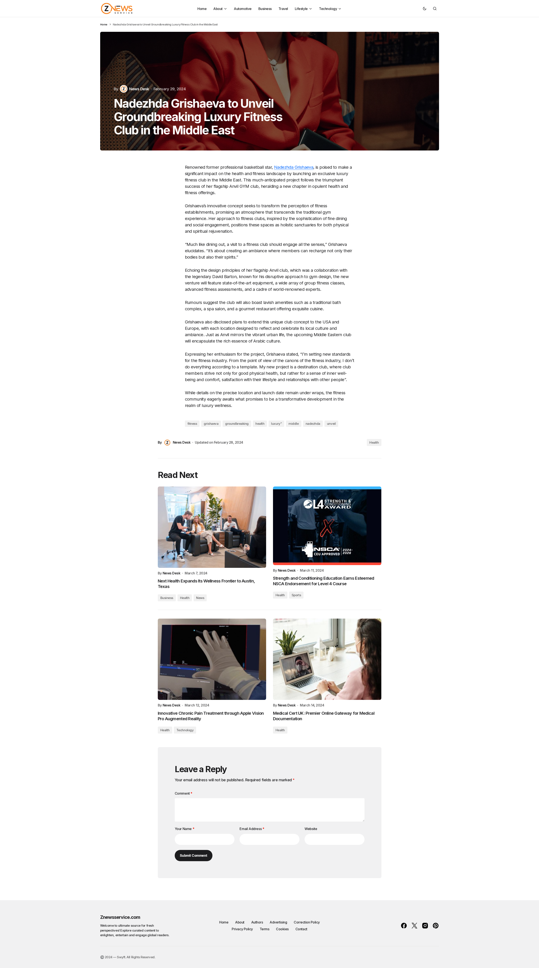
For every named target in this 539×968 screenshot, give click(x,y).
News (200, 598)
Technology (185, 730)
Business (166, 598)
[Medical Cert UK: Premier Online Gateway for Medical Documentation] (327, 659)
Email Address (252, 829)
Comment (183, 793)
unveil (331, 424)
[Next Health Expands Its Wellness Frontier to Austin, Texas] (212, 527)
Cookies (282, 929)
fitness (192, 424)
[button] (424, 8)
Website (311, 829)
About (239, 922)
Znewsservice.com (120, 917)
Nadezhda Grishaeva (293, 167)
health (259, 424)
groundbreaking (237, 424)
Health (374, 442)
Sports (296, 595)
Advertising (278, 922)
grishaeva (211, 424)
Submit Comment (193, 855)
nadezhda (313, 424)
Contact (301, 929)
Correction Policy (307, 922)
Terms (264, 929)
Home (103, 24)
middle (293, 424)
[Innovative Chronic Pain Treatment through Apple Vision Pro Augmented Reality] (212, 659)
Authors (257, 922)
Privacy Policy (242, 929)
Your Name (184, 829)
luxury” (276, 424)
